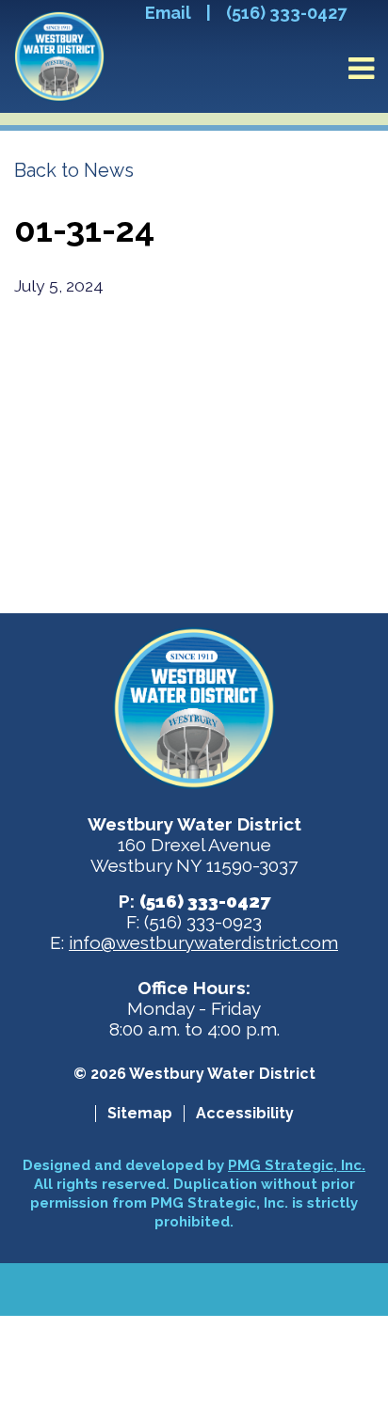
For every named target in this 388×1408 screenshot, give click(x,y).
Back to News (74, 170)
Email (168, 13)
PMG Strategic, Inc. (296, 1165)
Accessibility (245, 1113)
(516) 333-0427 (286, 13)
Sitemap (139, 1113)
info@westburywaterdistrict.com (203, 942)
